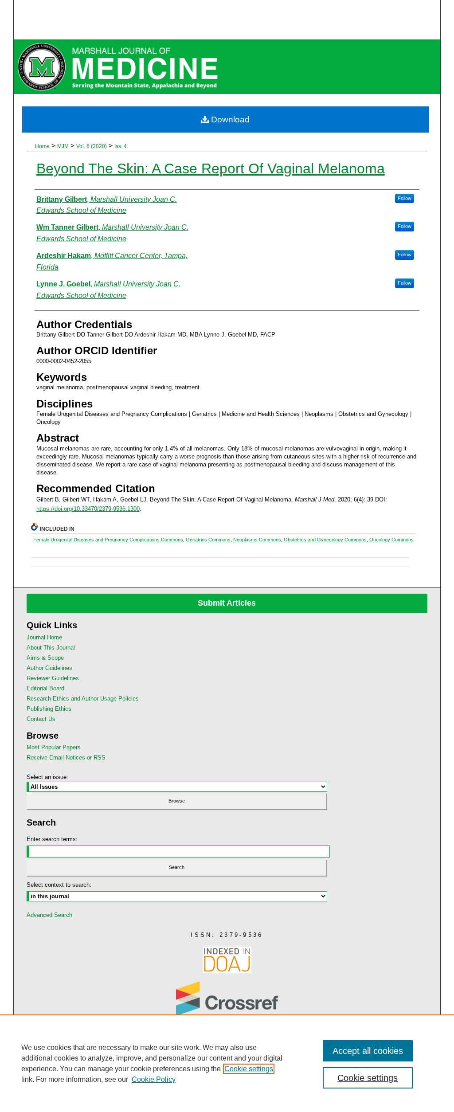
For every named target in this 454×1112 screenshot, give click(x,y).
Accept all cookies (368, 1051)
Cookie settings (248, 1069)
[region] (227, 1063)
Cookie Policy (154, 1079)
